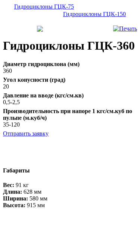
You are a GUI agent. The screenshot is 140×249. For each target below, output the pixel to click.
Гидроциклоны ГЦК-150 (94, 14)
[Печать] (125, 28)
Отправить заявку (26, 133)
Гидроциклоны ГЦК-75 (44, 6)
